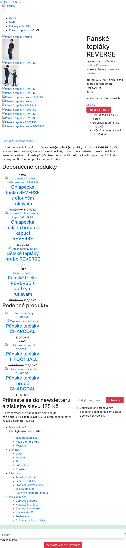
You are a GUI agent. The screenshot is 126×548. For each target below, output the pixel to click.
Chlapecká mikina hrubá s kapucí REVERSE (23, 230)
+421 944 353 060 (27, 441)
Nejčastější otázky (27, 504)
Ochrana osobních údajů (31, 520)
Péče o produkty (26, 481)
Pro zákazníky (18, 496)
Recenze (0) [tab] (29, 141)
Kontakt (20, 457)
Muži (12, 22)
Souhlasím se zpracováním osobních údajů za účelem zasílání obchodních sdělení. (101, 411)
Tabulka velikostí (26, 477)
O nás (19, 453)
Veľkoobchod (24, 465)
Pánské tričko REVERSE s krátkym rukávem (22, 286)
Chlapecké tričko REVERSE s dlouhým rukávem (23, 195)
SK (1, 2)
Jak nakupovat (25, 488)
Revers (102, 69)
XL (93, 104)
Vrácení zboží (24, 512)
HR (15, 2)
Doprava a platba (26, 500)
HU (10, 2)
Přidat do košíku (99, 109)
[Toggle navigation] (7, 14)
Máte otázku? (17, 427)
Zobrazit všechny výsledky (63, 545)
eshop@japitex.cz (27, 437)
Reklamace (22, 516)
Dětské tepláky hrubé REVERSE (22, 256)
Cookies (21, 469)
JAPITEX (14, 449)
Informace (15, 473)
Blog (18, 461)
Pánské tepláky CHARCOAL (22, 328)
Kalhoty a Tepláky (20, 26)
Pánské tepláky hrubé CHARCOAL (22, 383)
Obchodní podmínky (28, 508)
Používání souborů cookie (32, 492)
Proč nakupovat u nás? (30, 485)
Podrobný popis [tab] (12, 141)
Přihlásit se (114, 400)
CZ (6, 2)
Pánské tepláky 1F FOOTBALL (22, 356)
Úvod (12, 18)
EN (19, 2)
